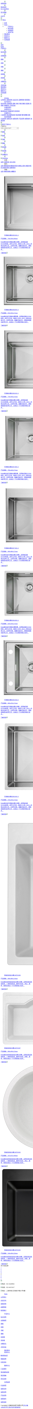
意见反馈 (3, 1379)
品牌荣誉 (21, 100)
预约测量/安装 (25, 115)
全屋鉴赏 (10, 30)
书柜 (20, 103)
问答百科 (17, 111)
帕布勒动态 (4, 111)
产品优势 (21, 118)
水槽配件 (13, 171)
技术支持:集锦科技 (15, 1407)
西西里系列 (7, 166)
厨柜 (14, 103)
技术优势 (10, 28)
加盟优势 (15, 118)
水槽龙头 (7, 105)
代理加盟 (7, 39)
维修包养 (11, 111)
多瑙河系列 (6, 167)
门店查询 (3, 115)
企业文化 (15, 100)
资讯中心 (7, 36)
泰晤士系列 (22, 166)
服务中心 (7, 38)
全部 (2, 162)
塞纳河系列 (14, 166)
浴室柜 (27, 103)
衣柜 (17, 103)
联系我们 (27, 100)
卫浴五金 (12, 105)
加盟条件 (27, 118)
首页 (5, 23)
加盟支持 (9, 118)
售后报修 (18, 115)
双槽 (8, 171)
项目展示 (7, 34)
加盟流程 (3, 1402)
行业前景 (3, 118)
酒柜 (23, 103)
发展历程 (9, 100)
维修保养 (3, 1359)
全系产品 (10, 32)
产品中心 (3, 48)
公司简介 (3, 100)
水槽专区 (7, 162)
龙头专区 (12, 162)
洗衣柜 (3, 1340)
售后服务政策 (11, 115)
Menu (4, 20)
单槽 (5, 171)
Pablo (5, 25)
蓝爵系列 (12, 167)
